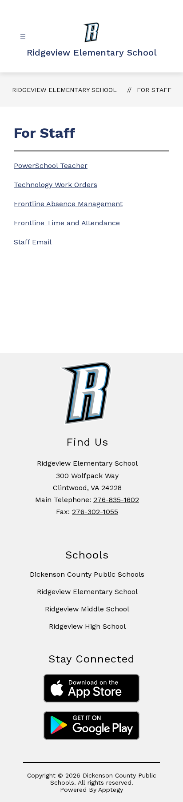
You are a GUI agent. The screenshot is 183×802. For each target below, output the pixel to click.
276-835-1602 (116, 499)
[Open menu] (23, 37)
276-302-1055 (95, 511)
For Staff (154, 89)
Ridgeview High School (87, 626)
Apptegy (110, 789)
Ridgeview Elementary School (64, 89)
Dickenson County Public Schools (87, 574)
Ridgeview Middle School (87, 609)
